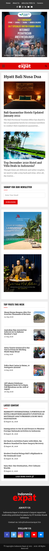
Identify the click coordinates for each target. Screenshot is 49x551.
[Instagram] (20, 534)
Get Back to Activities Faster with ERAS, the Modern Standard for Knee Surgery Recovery (23, 442)
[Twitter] (13, 534)
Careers (40, 3)
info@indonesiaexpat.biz (29, 522)
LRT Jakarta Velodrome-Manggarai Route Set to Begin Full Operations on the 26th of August (16, 386)
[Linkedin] (27, 534)
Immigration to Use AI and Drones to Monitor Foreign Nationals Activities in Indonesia (24, 430)
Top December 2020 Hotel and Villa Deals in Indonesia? (23, 164)
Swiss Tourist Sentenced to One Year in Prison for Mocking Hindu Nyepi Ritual (17, 350)
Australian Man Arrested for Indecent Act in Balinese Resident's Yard (15, 332)
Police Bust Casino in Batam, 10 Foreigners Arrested (17, 367)
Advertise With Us (28, 3)
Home (8, 3)
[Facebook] (7, 534)
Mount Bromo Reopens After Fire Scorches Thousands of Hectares (17, 313)
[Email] (41, 534)
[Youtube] (34, 534)
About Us (16, 3)
